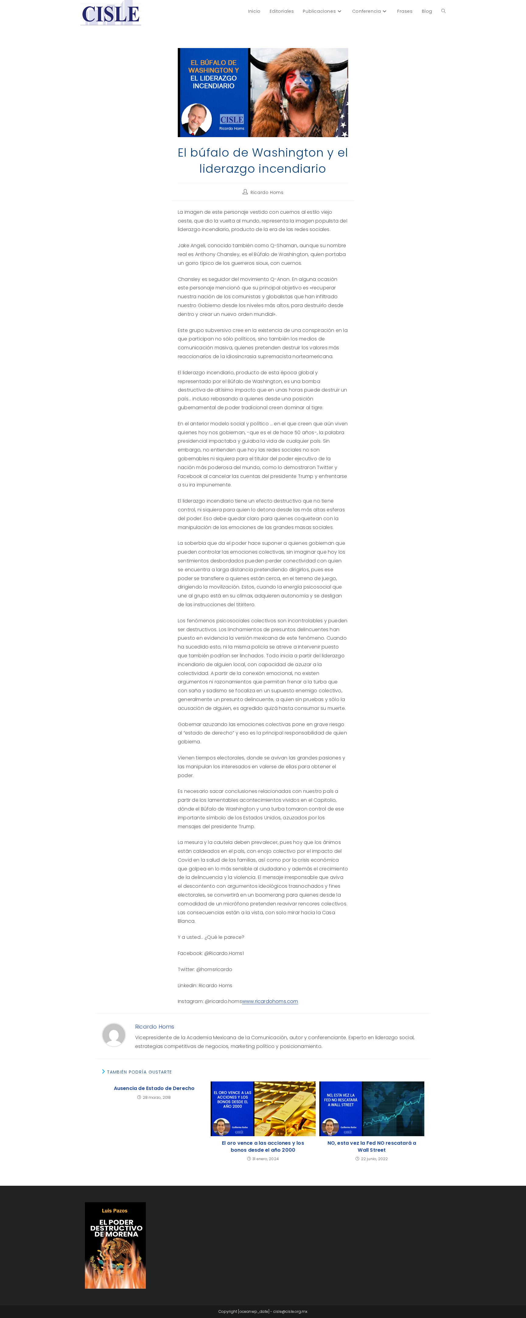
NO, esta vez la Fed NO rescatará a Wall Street (372, 1146)
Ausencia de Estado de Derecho (154, 1088)
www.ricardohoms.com (270, 1001)
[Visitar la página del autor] (114, 1034)
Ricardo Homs (267, 192)
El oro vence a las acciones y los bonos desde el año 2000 (263, 1146)
